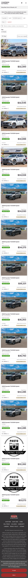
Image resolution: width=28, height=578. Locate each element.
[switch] (26, 3)
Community (21, 524)
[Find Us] (22, 3)
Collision (14, 524)
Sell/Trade (7, 524)
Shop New (8, 521)
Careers (6, 526)
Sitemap (22, 526)
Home (21, 521)
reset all (9, 22)
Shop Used (15, 521)
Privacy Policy (14, 526)
